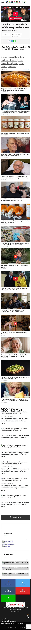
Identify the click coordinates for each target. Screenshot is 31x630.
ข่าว (3, 60)
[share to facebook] (9, 40)
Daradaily (11, 57)
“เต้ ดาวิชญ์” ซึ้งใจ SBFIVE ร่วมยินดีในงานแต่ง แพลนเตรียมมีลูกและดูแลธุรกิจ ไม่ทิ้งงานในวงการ (15, 421)
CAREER (16, 627)
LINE (8, 599)
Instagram (8, 591)
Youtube (22, 591)
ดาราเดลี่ (21, 63)
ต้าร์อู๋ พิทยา (4, 66)
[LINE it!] (14, 40)
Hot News (18, 34)
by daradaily (10, 416)
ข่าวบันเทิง (20, 60)
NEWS (17, 57)
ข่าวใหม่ (15, 63)
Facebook (8, 583)
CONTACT (10, 627)
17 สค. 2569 (3, 416)
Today (22, 57)
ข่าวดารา (14, 60)
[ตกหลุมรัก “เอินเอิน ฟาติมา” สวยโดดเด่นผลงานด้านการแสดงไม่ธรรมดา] (15, 572)
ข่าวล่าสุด (4, 63)
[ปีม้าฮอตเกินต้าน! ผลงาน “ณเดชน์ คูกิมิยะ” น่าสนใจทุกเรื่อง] (15, 561)
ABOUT (4, 627)
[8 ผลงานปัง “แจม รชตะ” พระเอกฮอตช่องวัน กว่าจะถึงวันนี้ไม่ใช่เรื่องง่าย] (15, 567)
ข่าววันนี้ (10, 63)
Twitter (22, 583)
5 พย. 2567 (6, 34)
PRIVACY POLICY (24, 627)
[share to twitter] (12, 40)
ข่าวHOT (8, 60)
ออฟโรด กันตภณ (12, 66)
